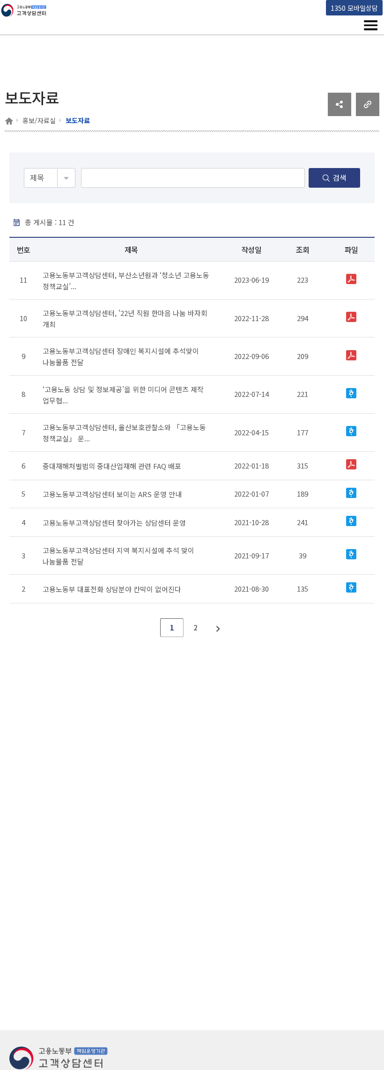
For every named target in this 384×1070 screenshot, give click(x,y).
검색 (339, 177)
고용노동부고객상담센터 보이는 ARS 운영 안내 (112, 494)
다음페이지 (218, 627)
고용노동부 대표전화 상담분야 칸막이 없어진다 (112, 589)
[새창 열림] (339, 112)
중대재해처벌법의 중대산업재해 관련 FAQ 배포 (112, 466)
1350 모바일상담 (354, 8)
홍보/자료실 (39, 120)
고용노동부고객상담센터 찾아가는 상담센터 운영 (114, 523)
